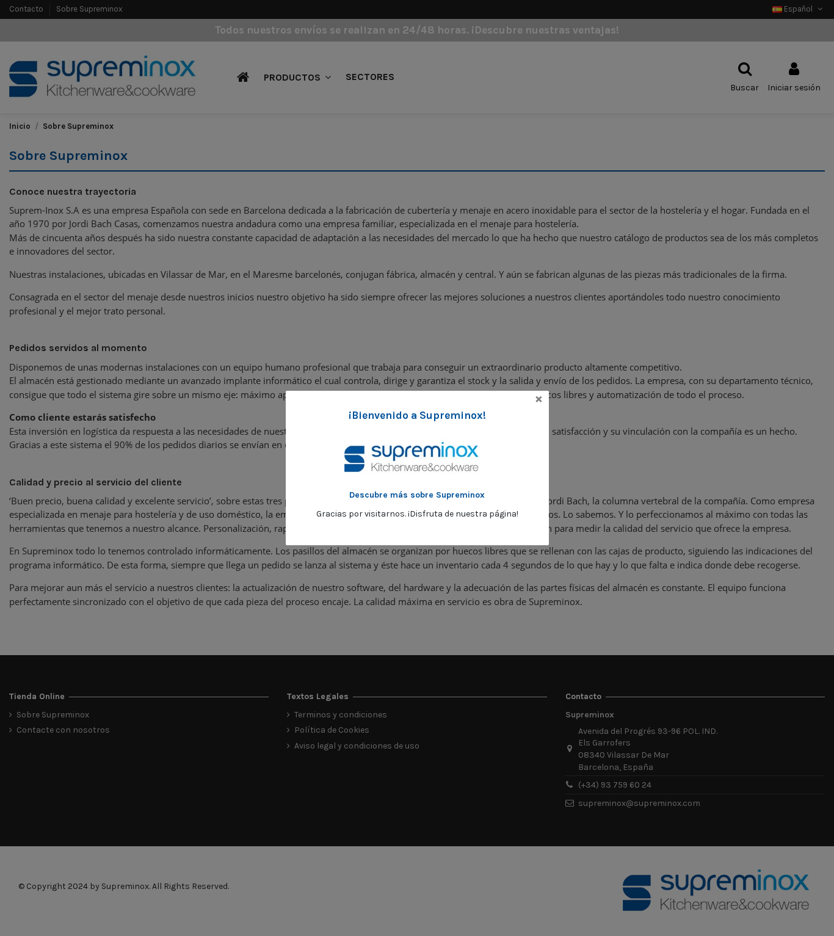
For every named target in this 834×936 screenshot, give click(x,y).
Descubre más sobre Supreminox (417, 495)
